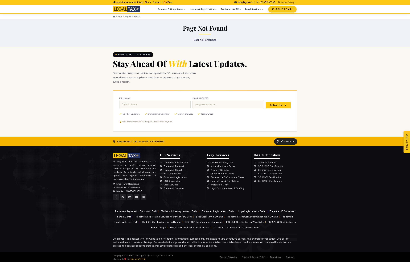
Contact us (288, 141)
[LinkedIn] (130, 197)
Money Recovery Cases (223, 166)
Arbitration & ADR (220, 184)
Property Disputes (220, 169)
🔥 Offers (167, 2)
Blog (141, 2)
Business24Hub (138, 259)
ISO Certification (172, 173)
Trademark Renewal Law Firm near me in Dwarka (252, 216)
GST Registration (172, 181)
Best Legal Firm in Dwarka (209, 216)
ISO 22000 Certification (270, 166)
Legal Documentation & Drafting (227, 188)
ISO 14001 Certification (270, 177)
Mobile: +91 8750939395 (129, 191)
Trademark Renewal (174, 166)
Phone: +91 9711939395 (128, 187)
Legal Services (253, 9)
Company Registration (175, 177)
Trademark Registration (176, 162)
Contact (157, 2)
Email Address (200, 98)
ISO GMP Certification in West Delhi (245, 222)
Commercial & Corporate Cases (227, 177)
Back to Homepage (205, 39)
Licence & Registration (201, 9)
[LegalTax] (126, 155)
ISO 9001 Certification (269, 169)
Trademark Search (173, 169)
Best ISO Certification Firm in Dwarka (161, 222)
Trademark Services (174, 188)
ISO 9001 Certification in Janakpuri (203, 222)
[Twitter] (123, 197)
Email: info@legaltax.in (127, 183)
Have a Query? (288, 2)
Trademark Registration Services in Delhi (136, 211)
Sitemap (290, 257)
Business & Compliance (170, 9)
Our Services (170, 155)
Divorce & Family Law (222, 162)
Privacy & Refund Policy (254, 257)
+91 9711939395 (267, 2)
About (148, 2)
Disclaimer (275, 257)
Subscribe (276, 105)
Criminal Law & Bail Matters (225, 181)
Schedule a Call (281, 9)
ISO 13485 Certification (270, 181)
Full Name (125, 98)
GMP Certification (267, 162)
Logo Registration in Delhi (251, 211)
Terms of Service (228, 257)
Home (119, 16)
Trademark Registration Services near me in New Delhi (163, 216)
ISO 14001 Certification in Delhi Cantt (189, 227)
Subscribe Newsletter (125, 2)
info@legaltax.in (245, 2)
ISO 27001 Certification (270, 173)
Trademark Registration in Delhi (217, 211)
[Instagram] (143, 197)
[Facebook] (116, 197)
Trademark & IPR (230, 9)
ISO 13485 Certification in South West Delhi (236, 227)
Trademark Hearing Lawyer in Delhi (179, 211)
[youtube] (136, 197)
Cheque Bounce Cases (222, 173)
